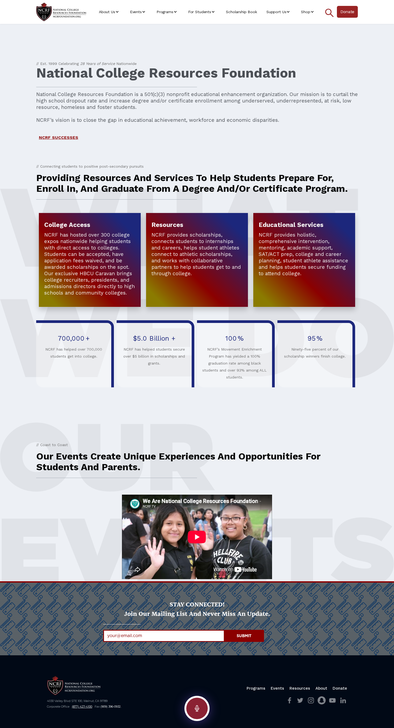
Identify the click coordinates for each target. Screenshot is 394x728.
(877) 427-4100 (82, 706)
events (277, 688)
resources (299, 688)
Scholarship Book (241, 12)
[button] (110, 12)
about (321, 688)
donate (340, 688)
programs (256, 688)
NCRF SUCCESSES (58, 137)
